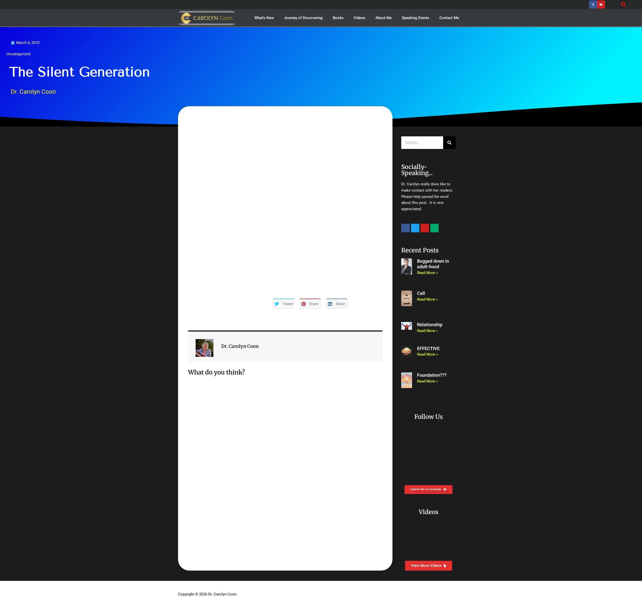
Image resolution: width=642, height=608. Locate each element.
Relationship (429, 324)
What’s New (264, 18)
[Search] (449, 142)
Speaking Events (415, 18)
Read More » (427, 272)
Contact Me (449, 18)
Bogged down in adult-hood (433, 263)
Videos (359, 18)
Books (338, 18)
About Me (383, 18)
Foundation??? (432, 375)
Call (421, 293)
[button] (623, 4)
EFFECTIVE (428, 348)
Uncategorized (18, 54)
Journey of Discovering (303, 18)
